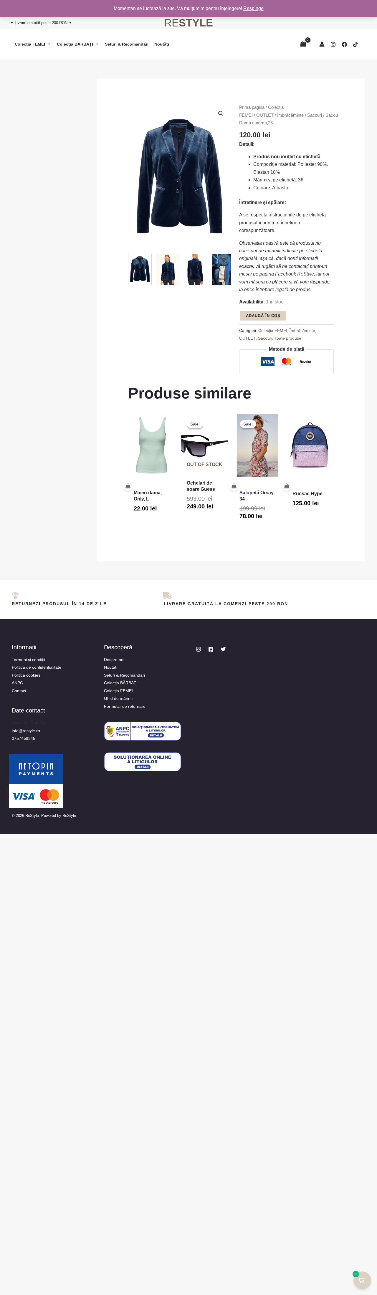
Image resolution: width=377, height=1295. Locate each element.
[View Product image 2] (168, 269)
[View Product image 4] (224, 269)
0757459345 (23, 738)
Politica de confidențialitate (36, 667)
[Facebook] (344, 44)
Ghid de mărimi (118, 698)
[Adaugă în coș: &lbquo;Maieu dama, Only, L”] (147, 486)
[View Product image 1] (140, 269)
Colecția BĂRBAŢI (121, 682)
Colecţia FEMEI (30, 44)
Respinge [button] (253, 8)
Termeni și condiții (28, 659)
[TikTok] (355, 44)
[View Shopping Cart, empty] (303, 44)
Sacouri (314, 115)
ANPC (17, 682)
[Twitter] (223, 649)
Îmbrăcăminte (290, 115)
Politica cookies (26, 675)
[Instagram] (333, 44)
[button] (221, 113)
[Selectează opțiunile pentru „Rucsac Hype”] (305, 486)
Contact (19, 690)
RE (188, 23)
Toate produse (288, 338)
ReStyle (305, 273)
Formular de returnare (124, 706)
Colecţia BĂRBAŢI (75, 44)
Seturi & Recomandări (126, 44)
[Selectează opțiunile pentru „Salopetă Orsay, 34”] (252, 486)
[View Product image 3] (196, 269)
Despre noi (114, 659)
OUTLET (265, 115)
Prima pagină (251, 107)
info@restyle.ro (26, 730)
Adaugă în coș (263, 315)
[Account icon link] (322, 44)
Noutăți (161, 44)
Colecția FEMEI (118, 690)
